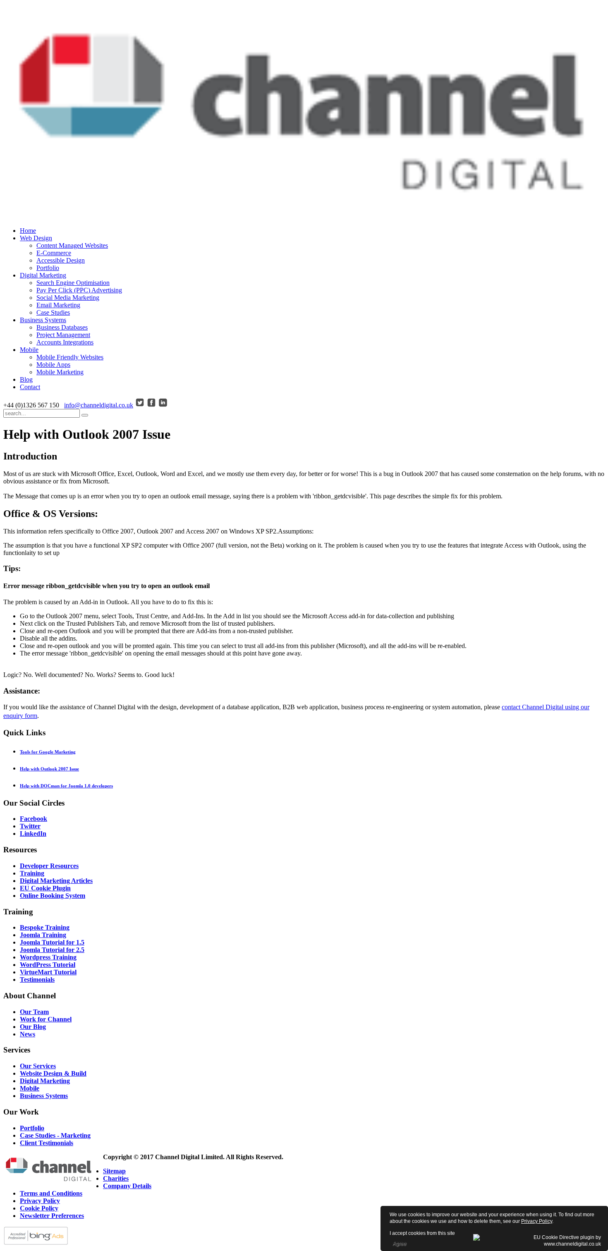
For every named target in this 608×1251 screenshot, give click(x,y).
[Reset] (84, 415)
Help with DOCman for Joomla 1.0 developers (66, 785)
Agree (399, 1243)
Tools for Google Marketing (48, 751)
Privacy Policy (536, 1221)
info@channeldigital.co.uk (98, 405)
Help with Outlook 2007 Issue (49, 768)
